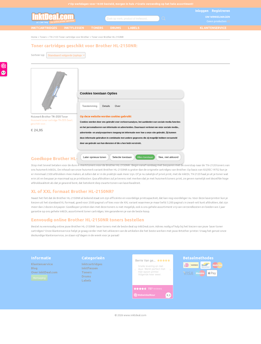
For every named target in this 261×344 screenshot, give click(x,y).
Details (106, 106)
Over (117, 106)
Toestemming (89, 106)
